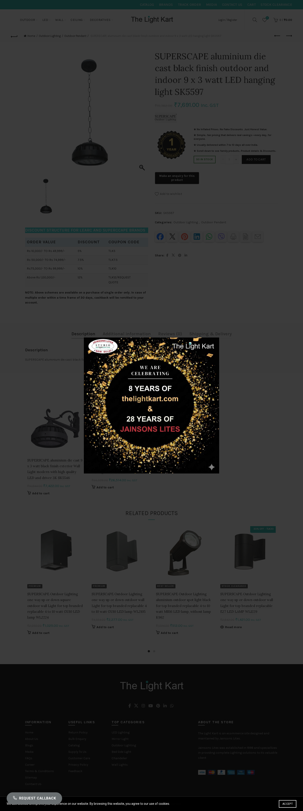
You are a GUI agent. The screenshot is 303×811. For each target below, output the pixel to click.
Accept (287, 803)
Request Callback (37, 798)
